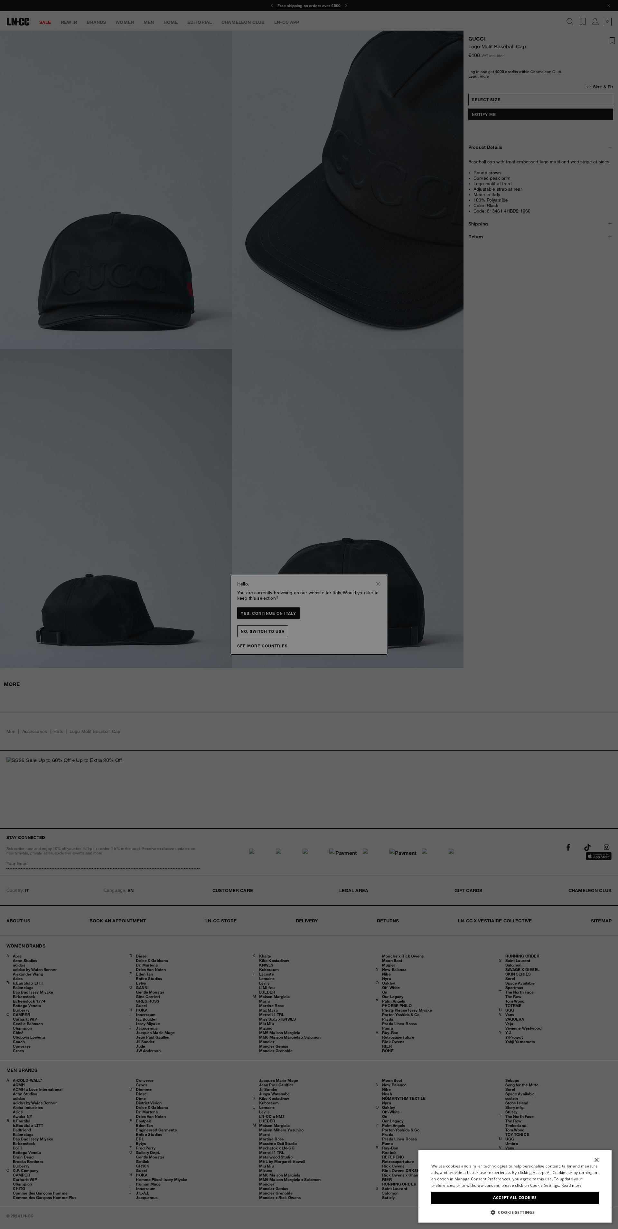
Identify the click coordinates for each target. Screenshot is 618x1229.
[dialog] (515, 1186)
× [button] (596, 1160)
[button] (515, 1212)
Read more (571, 1185)
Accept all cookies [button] (515, 1197)
